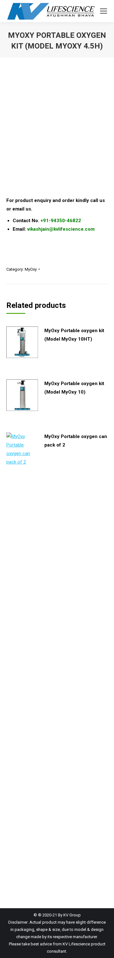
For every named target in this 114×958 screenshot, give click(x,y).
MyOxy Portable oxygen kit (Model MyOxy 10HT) (74, 335)
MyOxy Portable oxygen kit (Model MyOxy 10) (74, 388)
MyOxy (31, 269)
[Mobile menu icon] (103, 11)
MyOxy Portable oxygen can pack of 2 (75, 441)
